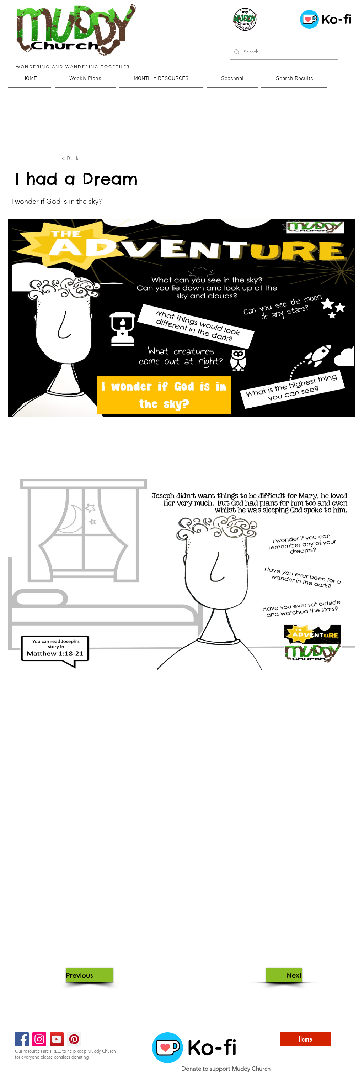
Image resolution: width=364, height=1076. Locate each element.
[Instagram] (39, 1039)
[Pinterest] (74, 1039)
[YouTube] (57, 1039)
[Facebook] (22, 1039)
